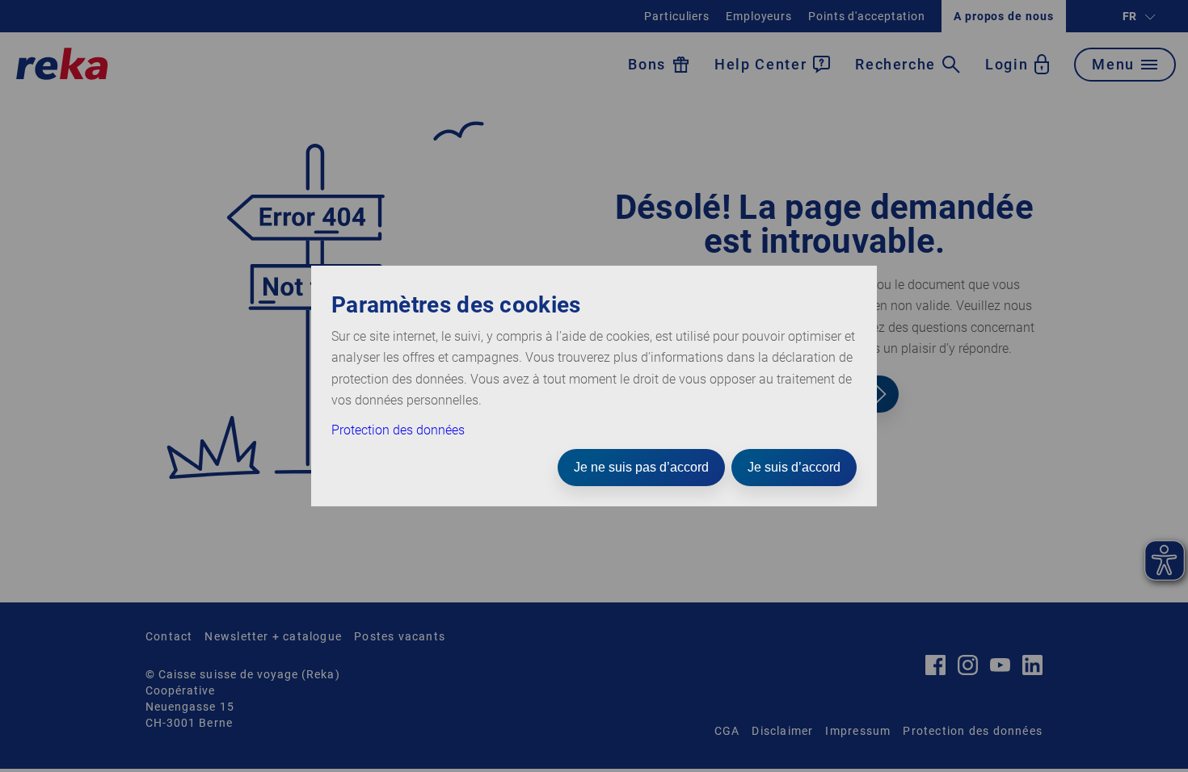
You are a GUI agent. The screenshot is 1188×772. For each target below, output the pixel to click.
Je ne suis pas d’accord (641, 467)
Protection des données (398, 430)
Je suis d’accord (794, 467)
